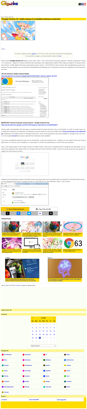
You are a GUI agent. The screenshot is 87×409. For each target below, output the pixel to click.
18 (40, 334)
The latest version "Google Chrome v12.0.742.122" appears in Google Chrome (52, 235)
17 (36, 334)
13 (47, 331)
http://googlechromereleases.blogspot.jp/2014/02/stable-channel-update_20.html (29, 76)
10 (36, 331)
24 (36, 338)
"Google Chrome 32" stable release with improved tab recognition (72, 234)
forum (15, 136)
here (60, 56)
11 (39, 331)
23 (32, 338)
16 (32, 334)
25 (40, 338)
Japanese (33, 53)
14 (50, 331)
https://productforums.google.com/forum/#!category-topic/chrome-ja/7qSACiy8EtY (29, 125)
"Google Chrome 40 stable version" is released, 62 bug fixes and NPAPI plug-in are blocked (52, 251)
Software (18, 285)
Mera (4, 49)
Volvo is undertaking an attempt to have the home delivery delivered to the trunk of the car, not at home (20, 279)
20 (47, 334)
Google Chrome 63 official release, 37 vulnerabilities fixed (72, 250)
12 (43, 331)
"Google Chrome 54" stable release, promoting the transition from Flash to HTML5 (31, 251)
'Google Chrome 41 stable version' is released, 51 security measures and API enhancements (11, 251)
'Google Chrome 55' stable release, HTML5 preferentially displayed (11, 234)
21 (50, 334)
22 (54, 334)
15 (54, 331)
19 (43, 334)
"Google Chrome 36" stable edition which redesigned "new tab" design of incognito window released (31, 235)
